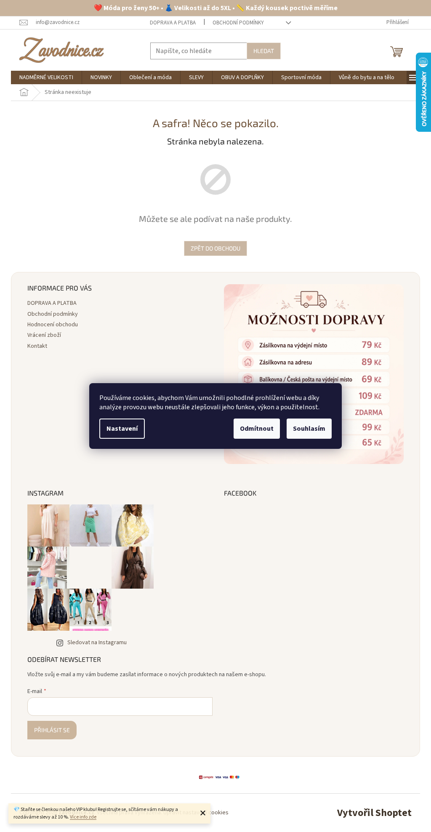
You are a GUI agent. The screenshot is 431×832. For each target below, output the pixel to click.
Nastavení (122, 428)
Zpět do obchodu (215, 248)
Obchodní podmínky (238, 23)
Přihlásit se (52, 729)
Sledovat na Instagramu (97, 642)
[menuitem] (46, 77)
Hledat (263, 50)
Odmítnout (257, 428)
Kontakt (37, 346)
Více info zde (83, 817)
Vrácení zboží (44, 335)
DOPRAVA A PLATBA (173, 23)
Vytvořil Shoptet (374, 812)
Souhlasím (309, 428)
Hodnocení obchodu (52, 324)
